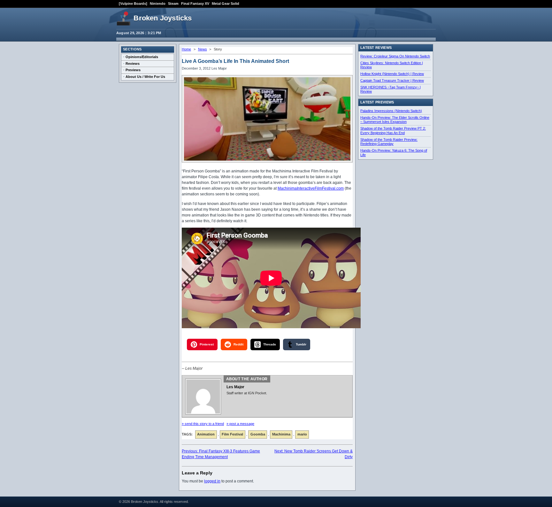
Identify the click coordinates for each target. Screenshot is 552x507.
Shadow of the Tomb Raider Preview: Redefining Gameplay (389, 142)
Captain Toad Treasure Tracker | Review (392, 80)
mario (302, 434)
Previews (133, 70)
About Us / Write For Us (145, 77)
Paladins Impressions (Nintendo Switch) (391, 111)
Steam (173, 3)
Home (186, 49)
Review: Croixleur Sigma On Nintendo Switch (395, 56)
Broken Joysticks (163, 18)
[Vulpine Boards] (133, 3)
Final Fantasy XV (195, 3)
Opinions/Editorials (142, 57)
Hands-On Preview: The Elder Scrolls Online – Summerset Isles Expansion (394, 120)
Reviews (133, 63)
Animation (206, 434)
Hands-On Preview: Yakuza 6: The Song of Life (393, 152)
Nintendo (157, 3)
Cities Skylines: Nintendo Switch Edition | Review (391, 65)
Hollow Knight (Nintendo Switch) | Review (392, 74)
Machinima (281, 434)
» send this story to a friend (203, 424)
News (202, 49)
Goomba (257, 434)
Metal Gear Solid (225, 3)
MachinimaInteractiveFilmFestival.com (311, 188)
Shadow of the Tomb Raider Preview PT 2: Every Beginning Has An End (393, 130)
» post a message (240, 424)
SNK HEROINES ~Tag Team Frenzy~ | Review (390, 89)
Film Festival (232, 434)
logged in (212, 481)
